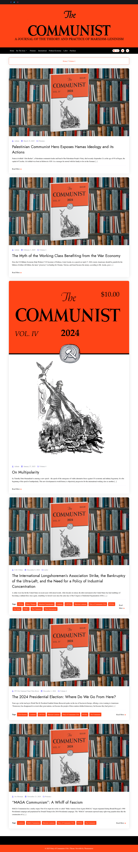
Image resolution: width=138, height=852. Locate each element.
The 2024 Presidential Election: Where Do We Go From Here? (64, 696)
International (42, 50)
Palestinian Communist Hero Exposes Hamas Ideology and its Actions (63, 149)
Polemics (33, 50)
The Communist (37, 609)
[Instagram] (17, 2)
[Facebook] (10, 2)
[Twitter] (14, 2)
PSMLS (26, 609)
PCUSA (111, 604)
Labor (66, 50)
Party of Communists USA (98, 604)
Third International (50, 609)
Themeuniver (88, 848)
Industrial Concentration (46, 604)
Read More (16, 169)
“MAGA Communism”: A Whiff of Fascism (47, 802)
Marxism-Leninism (80, 604)
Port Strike (17, 609)
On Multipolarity (25, 472)
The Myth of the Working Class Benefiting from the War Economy (66, 255)
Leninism (59, 604)
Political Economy (55, 50)
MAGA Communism (33, 823)
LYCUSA (68, 604)
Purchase (73, 50)
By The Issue (20, 50)
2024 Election (22, 714)
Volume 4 (72, 61)
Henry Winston (30, 604)
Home (12, 50)
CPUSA (20, 604)
